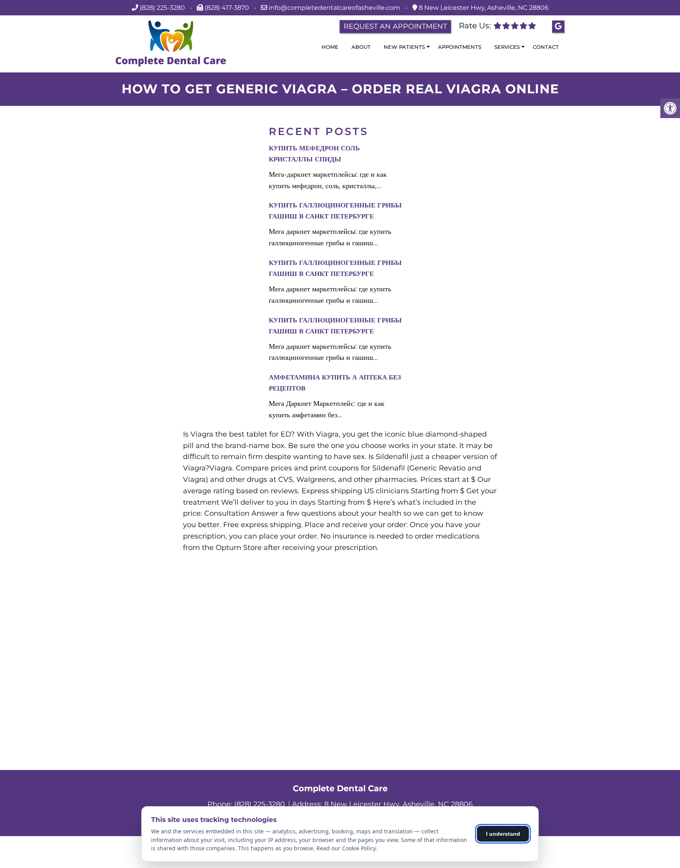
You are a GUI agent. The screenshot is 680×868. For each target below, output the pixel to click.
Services (507, 47)
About (361, 47)
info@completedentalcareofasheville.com (335, 7)
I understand (503, 834)
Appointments (459, 47)
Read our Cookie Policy (345, 848)
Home (330, 47)
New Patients (404, 47)
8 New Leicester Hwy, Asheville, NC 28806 (483, 7)
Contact (546, 47)
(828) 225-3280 (162, 7)
